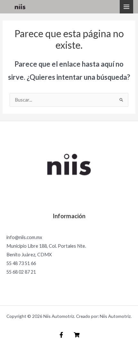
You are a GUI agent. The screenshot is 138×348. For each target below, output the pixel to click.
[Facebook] (61, 335)
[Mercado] (77, 335)
